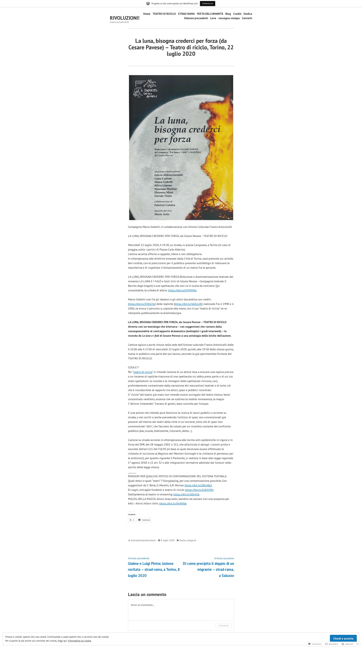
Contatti (247, 18)
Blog (228, 14)
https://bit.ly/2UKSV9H (199, 490)
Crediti (237, 14)
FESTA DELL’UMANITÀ (210, 14)
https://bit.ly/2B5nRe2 (198, 485)
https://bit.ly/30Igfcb (186, 494)
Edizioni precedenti (196, 18)
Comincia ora (207, 3)
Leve (213, 18)
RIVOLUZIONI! (125, 18)
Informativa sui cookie (79, 640)
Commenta (224, 625)
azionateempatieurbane (143, 540)
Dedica (248, 14)
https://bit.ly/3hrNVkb (173, 503)
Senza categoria (187, 540)
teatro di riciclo (142, 372)
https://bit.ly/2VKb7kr (141, 304)
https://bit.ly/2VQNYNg (182, 290)
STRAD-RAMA (186, 14)
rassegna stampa (229, 18)
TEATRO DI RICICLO (164, 14)
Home (146, 14)
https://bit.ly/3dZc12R (188, 304)
